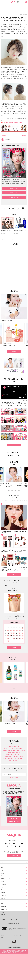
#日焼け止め (21, 756)
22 (22, 636)
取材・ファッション (5, 914)
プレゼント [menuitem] (3, 900)
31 (8, 641)
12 (14, 633)
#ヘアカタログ (15, 756)
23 (5, 638)
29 (22, 638)
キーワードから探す (14, 777)
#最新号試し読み (16, 760)
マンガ (2, 912)
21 (19, 636)
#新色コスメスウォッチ (16, 752)
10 (8, 633)
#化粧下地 (10, 758)
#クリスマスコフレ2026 (20, 748)
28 (19, 638)
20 (17, 636)
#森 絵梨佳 (13, 750)
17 (8, 636)
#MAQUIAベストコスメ (9, 748)
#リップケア (5, 758)
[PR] (14, 365)
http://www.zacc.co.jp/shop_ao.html (14, 122)
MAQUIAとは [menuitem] (4, 909)
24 (8, 638)
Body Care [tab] (20, 500)
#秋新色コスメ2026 (6, 750)
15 (22, 633)
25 (11, 638)
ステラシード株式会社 (14, 615)
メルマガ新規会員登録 (14, 855)
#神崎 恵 (9, 752)
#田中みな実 (23, 750)
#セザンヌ (10, 760)
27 (17, 638)
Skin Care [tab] (7, 500)
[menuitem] (14, 862)
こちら (11, 929)
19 (14, 636)
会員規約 (2, 937)
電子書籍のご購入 (14, 192)
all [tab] (3, 500)
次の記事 (24, 135)
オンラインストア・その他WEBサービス (9, 919)
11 (11, 633)
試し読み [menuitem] (3, 898)
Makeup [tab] (13, 500)
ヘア (2, 14)
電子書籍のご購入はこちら (14, 821)
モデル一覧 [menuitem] (3, 906)
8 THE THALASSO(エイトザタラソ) (14, 613)
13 (16, 633)
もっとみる (14, 351)
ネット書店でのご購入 (14, 197)
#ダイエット (15, 758)
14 (19, 633)
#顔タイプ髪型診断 (8, 756)
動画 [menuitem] (2, 903)
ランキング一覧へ (14, 574)
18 (11, 636)
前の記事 (4, 135)
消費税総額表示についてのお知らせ (14, 923)
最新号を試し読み (14, 188)
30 (5, 641)
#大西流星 (18, 750)
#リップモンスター (21, 758)
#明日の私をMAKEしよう (14, 746)
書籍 (2, 916)
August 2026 (14, 622)
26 (14, 638)
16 (5, 636)
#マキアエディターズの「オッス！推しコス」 (14, 754)
